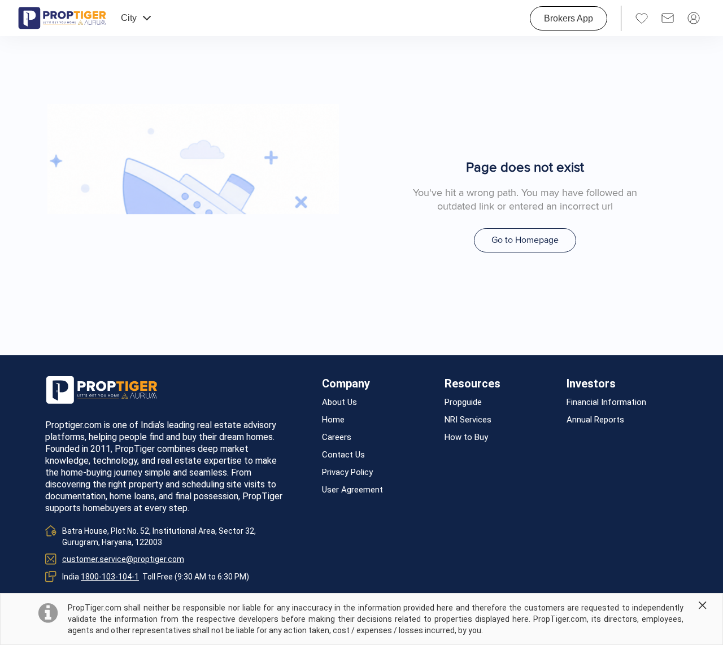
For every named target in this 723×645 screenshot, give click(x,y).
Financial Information (606, 402)
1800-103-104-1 (110, 576)
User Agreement (352, 490)
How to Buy (466, 437)
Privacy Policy (347, 472)
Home (333, 420)
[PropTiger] (62, 18)
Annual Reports (595, 420)
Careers (336, 437)
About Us (339, 402)
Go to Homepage (525, 240)
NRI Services (468, 420)
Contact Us (343, 455)
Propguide (463, 402)
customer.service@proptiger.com (123, 559)
